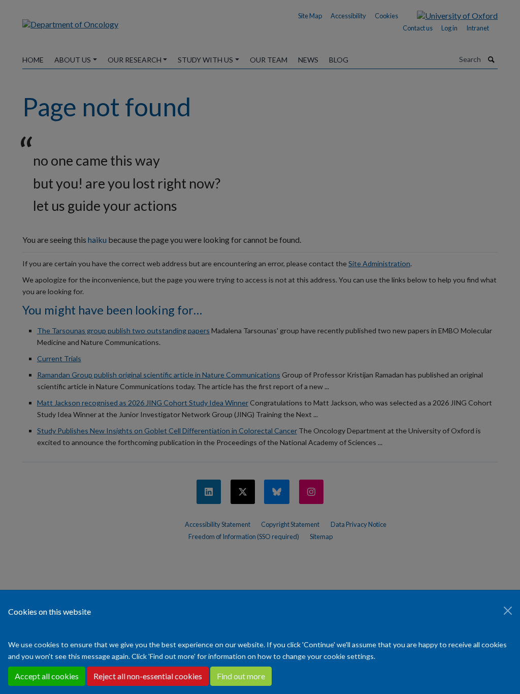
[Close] (508, 611)
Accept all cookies (47, 676)
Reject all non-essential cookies (147, 676)
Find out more (241, 676)
